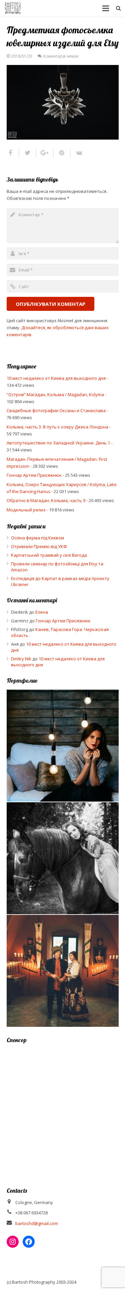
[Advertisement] (62, 1110)
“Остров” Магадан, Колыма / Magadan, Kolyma (55, 394)
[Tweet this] (27, 153)
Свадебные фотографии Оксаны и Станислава (56, 410)
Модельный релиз (26, 510)
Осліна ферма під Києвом (37, 538)
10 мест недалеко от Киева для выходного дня (56, 378)
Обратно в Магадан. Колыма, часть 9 (46, 500)
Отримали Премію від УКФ (39, 546)
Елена (41, 612)
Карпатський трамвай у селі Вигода (49, 555)
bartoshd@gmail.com (36, 1223)
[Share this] (13, 153)
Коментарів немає (61, 56)
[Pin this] (62, 153)
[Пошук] (118, 8)
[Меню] (106, 8)
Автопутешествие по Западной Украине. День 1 (58, 443)
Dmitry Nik (21, 659)
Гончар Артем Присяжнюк (34, 475)
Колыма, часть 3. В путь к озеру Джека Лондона (57, 427)
